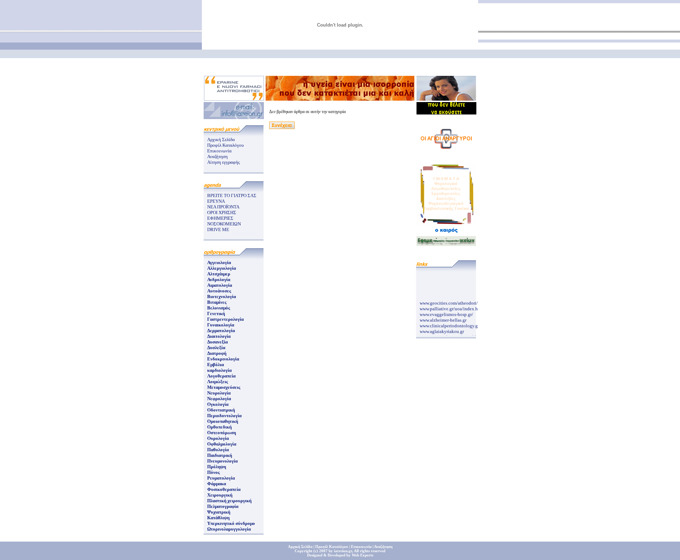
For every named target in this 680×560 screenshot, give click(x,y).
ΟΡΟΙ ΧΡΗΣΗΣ (221, 212)
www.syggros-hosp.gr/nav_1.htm (451, 335)
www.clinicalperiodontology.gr (449, 323)
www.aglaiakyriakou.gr (442, 329)
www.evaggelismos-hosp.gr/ (446, 312)
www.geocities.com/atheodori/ (449, 301)
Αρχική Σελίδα (221, 139)
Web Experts (362, 555)
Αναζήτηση (217, 156)
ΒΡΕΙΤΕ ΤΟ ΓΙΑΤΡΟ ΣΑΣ (231, 195)
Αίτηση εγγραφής (223, 162)
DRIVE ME (218, 229)
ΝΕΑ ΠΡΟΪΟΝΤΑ (223, 206)
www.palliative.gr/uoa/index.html (452, 306)
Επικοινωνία (219, 150)
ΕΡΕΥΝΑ (216, 201)
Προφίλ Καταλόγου (225, 145)
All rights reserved (369, 551)
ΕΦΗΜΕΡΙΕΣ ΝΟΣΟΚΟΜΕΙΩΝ (224, 220)
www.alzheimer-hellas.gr (443, 318)
